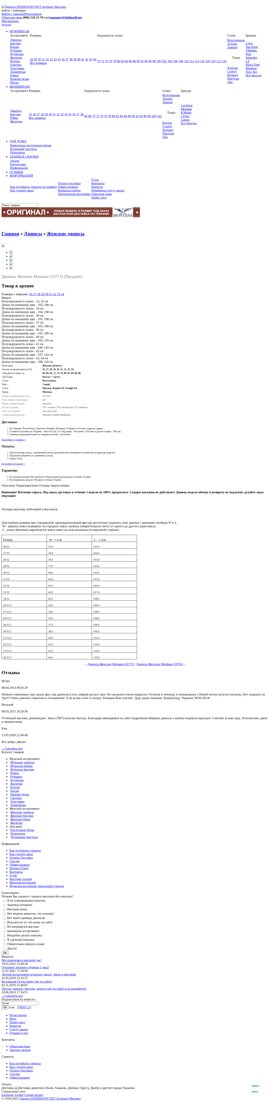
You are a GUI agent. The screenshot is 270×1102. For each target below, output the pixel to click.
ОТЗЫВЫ (16, 172)
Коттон (167, 123)
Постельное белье (22, 830)
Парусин (233, 78)
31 (43, 59)
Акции (14, 160)
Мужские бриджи (22, 769)
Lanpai (185, 119)
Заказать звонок (20, 1050)
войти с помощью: (14, 10)
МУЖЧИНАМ (19, 31)
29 (35, 59)
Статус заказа (18, 1029)
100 (158, 61)
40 (78, 59)
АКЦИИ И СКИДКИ (24, 156)
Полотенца (17, 152)
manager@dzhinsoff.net (66, 17)
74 (106, 61)
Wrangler (251, 57)
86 (130, 61)
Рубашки (16, 50)
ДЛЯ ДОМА (17, 141)
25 (30, 114)
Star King (252, 47)
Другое (12, 948)
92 (142, 61)
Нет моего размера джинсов (26, 918)
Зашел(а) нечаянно (19, 905)
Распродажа (18, 164)
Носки (14, 82)
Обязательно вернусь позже (25, 944)
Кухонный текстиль (23, 149)
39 (74, 59)
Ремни (14, 75)
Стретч (232, 71)
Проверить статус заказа (107, 190)
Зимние (232, 47)
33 (51, 59)
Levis (249, 43)
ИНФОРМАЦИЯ (21, 175)
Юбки (14, 118)
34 (55, 59)
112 (191, 61)
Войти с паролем (13, 14)
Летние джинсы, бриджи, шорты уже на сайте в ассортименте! (44, 988)
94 (146, 61)
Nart (248, 54)
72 (102, 61)
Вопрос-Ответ (19, 868)
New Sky (252, 72)
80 (118, 61)
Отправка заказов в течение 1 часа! (25, 967)
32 (47, 59)
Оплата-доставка (69, 183)
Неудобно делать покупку (24, 935)
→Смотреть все (12, 748)
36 (63, 59)
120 (213, 61)
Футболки (17, 54)
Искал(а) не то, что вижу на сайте (30, 922)
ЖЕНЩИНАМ (19, 86)
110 (186, 61)
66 (85, 116)
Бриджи (15, 43)
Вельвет (232, 75)
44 (94, 59)
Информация (19, 168)
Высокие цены (17, 909)
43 (90, 59)
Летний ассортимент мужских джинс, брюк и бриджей (39, 974)
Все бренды (254, 75)
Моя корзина (10, 22)
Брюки (14, 47)
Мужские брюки (21, 766)
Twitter (19, 1095)
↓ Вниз (255, 1092)
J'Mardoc (251, 50)
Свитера (15, 64)
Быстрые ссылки (20, 879)
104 (169, 61)
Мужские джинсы (22, 762)
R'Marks (186, 112)
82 (122, 61)
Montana (251, 68)
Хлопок (232, 68)
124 (224, 61)
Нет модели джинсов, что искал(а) (30, 913)
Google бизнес (33, 1095)
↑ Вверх (255, 1086)
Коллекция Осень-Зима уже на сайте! (27, 981)
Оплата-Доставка (21, 857)
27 (38, 114)
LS (247, 61)
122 (218, 61)
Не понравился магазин (23, 926)
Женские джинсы (66, 233)
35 (59, 59)
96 (150, 61)
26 (34, 114)
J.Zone (185, 116)
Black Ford (253, 64)
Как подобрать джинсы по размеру (33, 187)
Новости (97, 187)
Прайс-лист (99, 197)
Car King (187, 105)
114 (197, 61)
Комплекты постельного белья (30, 145)
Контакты (98, 183)
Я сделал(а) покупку (21, 939)
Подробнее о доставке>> (14, 439)
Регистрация (33, 14)
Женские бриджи (21, 815)
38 (71, 59)
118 (207, 61)
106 (175, 61)
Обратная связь (12, 17)
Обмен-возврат (68, 187)
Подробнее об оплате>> (13, 463)
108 (180, 61)
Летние (232, 43)
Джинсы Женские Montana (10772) (110, 664)
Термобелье (18, 72)
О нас (95, 179)
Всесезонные (236, 40)
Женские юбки (20, 819)
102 (164, 61)
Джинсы (16, 40)
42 (86, 59)
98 (154, 61)
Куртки (15, 61)
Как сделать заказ (22, 190)
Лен (230, 82)
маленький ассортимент (23, 931)
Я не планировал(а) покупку (26, 900)
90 (138, 61)
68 (89, 116)
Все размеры (38, 63)
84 (126, 61)
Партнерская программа (74, 194)
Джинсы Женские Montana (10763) (159, 664)
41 (82, 59)
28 (31, 59)
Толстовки (17, 68)
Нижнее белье (19, 79)
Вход (12, 1018)
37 (67, 59)
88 (134, 61)
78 (114, 61)
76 (110, 61)
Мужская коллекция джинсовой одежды (36, 886)
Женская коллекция (22, 882)
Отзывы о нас (18, 1033)
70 (98, 61)
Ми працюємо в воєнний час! (22, 960)
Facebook (8, 1095)
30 (39, 59)
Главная (10, 233)
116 (202, 61)
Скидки (14, 861)
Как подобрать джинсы (25, 850)
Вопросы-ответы (69, 190)
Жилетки (16, 57)
